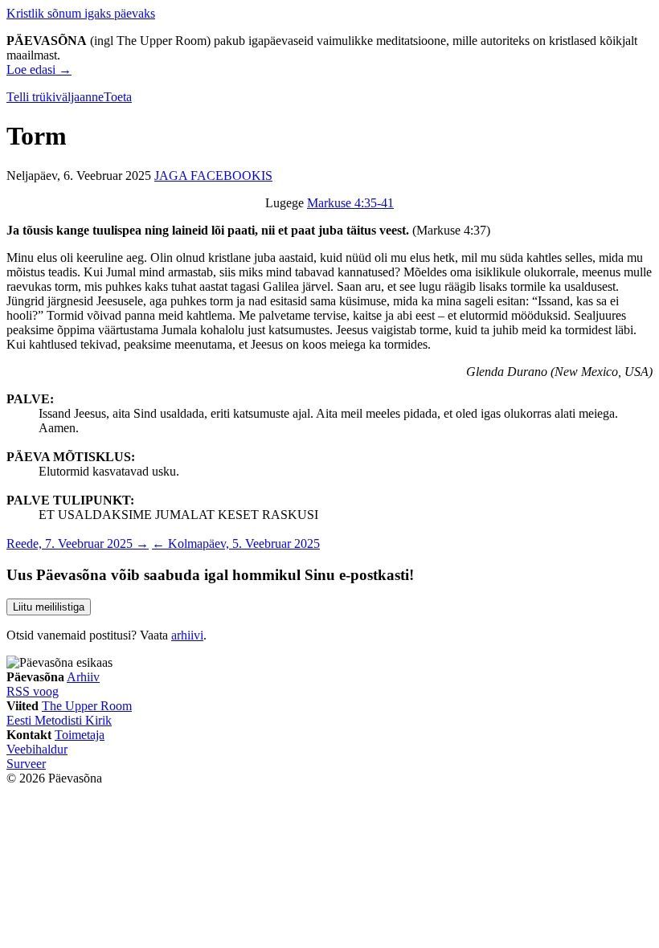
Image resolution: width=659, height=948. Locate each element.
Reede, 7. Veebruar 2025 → (77, 543)
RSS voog (32, 691)
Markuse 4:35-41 (350, 203)
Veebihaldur (37, 749)
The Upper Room (87, 706)
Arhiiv (83, 677)
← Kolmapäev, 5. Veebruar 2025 (236, 543)
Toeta (118, 97)
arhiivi (187, 635)
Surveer (26, 763)
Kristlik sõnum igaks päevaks (80, 13)
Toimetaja (79, 735)
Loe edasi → (39, 69)
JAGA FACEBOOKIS (213, 175)
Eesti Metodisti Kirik (59, 720)
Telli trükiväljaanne (55, 97)
